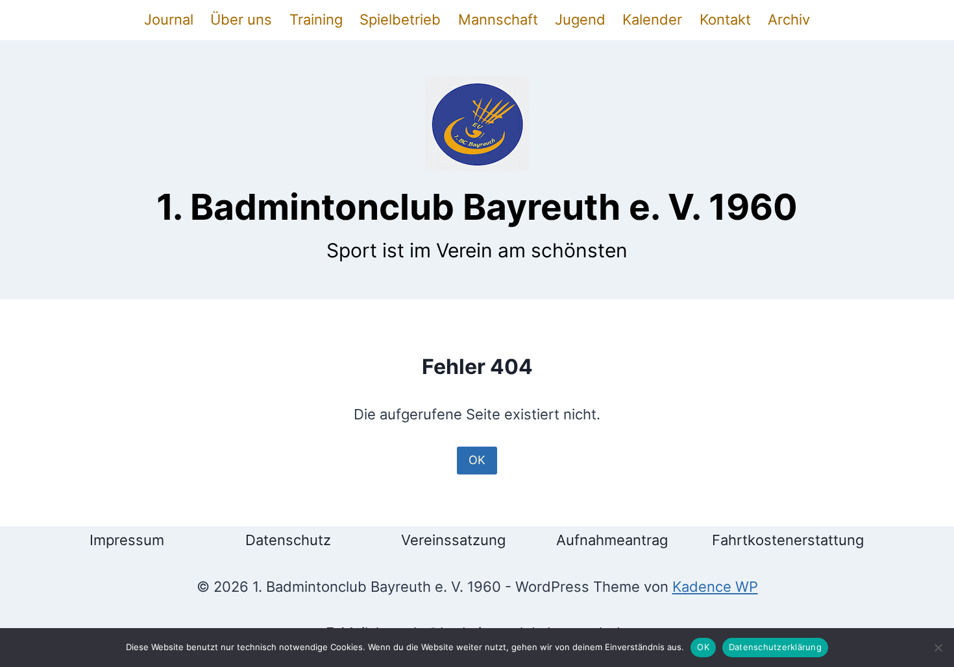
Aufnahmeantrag (612, 540)
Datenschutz (288, 540)
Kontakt (725, 19)
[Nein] (937, 647)
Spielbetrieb (400, 19)
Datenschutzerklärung (775, 647)
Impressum (127, 540)
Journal (168, 19)
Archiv (789, 19)
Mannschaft (498, 19)
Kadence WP (715, 586)
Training (316, 19)
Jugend (580, 19)
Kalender (652, 19)
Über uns (241, 19)
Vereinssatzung (453, 540)
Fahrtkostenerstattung (788, 540)
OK (477, 460)
